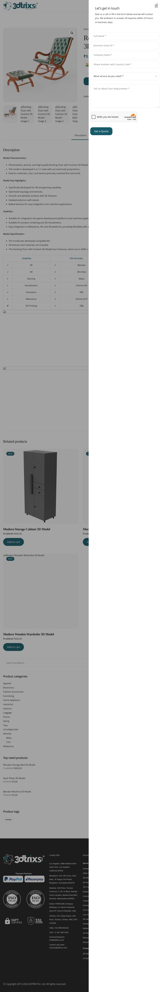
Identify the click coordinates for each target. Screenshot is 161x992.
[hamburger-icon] (156, 6)
